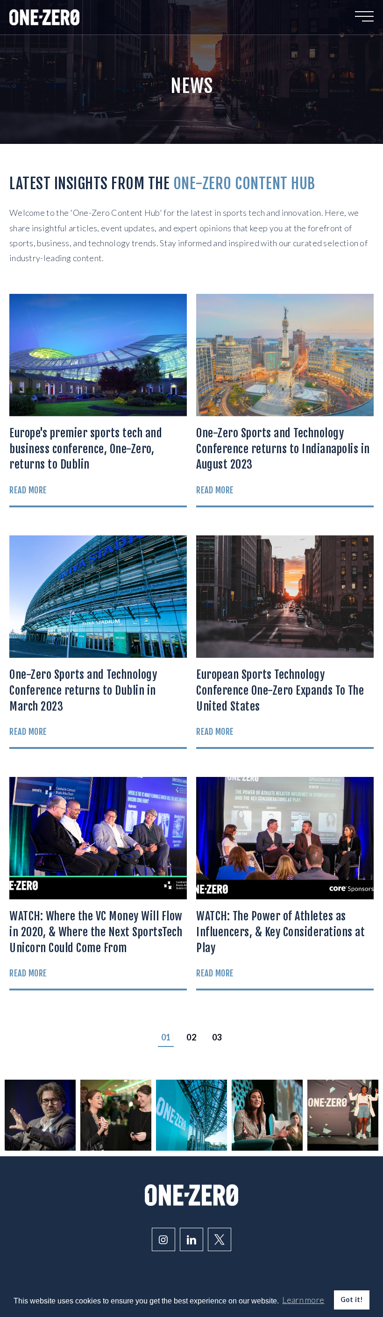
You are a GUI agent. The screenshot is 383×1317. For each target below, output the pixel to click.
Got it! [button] (351, 1299)
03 (217, 1037)
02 (191, 1037)
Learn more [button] (303, 1300)
